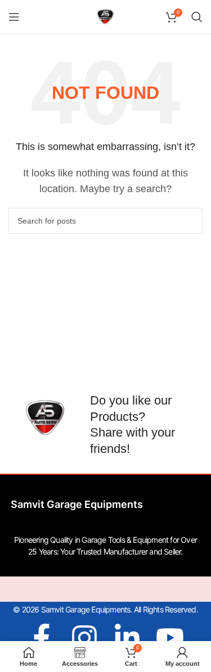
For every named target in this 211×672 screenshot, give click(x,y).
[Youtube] (170, 638)
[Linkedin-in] (127, 638)
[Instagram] (84, 638)
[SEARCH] (190, 221)
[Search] (197, 17)
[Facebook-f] (42, 638)
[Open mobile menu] (14, 17)
